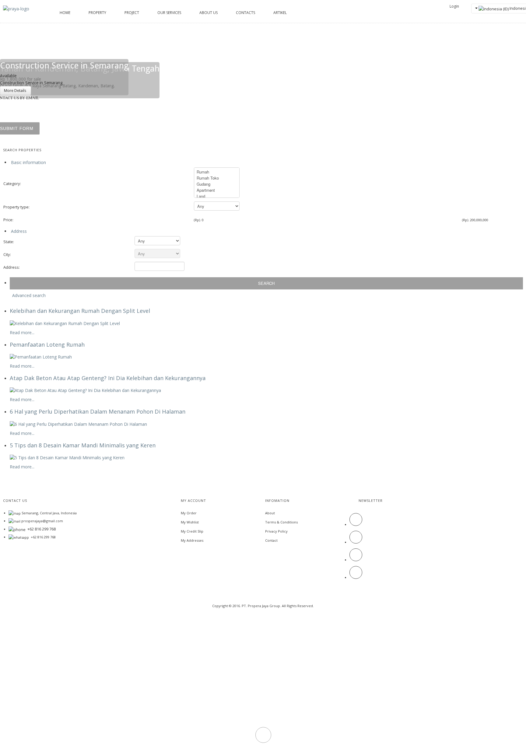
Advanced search (29, 295)
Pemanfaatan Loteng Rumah (47, 344)
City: (7, 254)
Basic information (28, 162)
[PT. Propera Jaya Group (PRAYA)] (16, 8)
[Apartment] (216, 190)
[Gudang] (216, 184)
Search (266, 283)
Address (18, 231)
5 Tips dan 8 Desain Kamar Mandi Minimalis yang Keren (83, 445)
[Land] (216, 196)
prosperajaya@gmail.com (42, 521)
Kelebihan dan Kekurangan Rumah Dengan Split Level (80, 310)
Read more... (22, 332)
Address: (11, 267)
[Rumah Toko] (216, 178)
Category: (12, 183)
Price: (8, 219)
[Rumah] (216, 172)
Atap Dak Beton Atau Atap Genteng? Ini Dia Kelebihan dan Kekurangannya (107, 378)
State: (8, 241)
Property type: (16, 207)
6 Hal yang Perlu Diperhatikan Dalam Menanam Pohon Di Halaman (97, 411)
